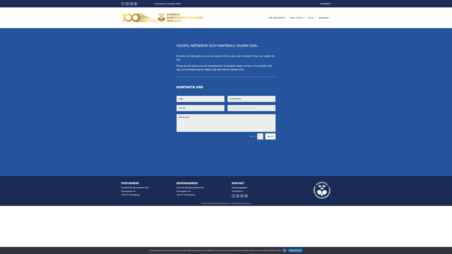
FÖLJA (311, 17)
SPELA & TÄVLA (296, 17)
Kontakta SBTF (174, 3)
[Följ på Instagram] (127, 3)
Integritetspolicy (295, 250)
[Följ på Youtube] (135, 3)
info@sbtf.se (160, 3)
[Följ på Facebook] (123, 3)
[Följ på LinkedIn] (131, 3)
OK (285, 250)
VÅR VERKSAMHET (277, 17)
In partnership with (240, 203)
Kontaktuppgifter (239, 187)
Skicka (270, 136)
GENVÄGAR (323, 17)
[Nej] (449, 250)
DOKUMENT (325, 3)
